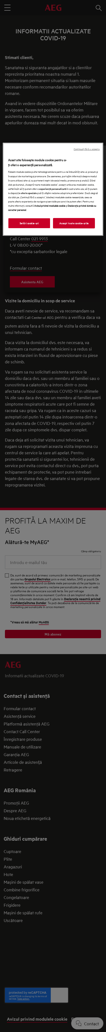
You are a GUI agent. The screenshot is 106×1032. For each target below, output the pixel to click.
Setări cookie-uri (29, 223)
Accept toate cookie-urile (74, 223)
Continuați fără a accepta (87, 149)
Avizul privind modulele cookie (49, 205)
